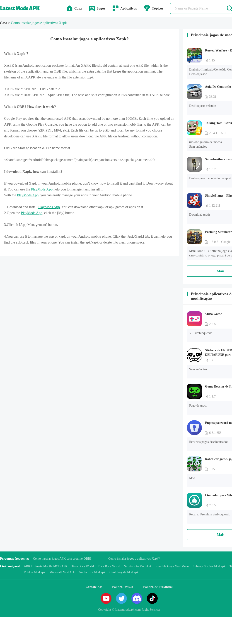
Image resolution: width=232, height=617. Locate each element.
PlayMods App (42, 189)
